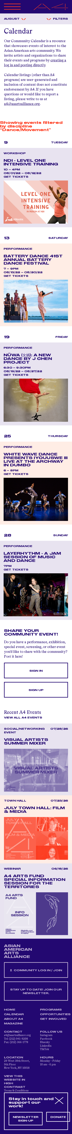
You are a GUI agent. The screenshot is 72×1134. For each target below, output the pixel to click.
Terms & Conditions (16, 1090)
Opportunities (55, 1014)
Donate (58, 1117)
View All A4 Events (23, 717)
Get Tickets (16, 177)
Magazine (13, 1023)
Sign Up (36, 690)
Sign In (36, 671)
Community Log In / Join (37, 970)
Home (9, 1010)
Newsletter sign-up (25, 1119)
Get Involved (53, 1019)
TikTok (44, 1049)
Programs (51, 1010)
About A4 (13, 1019)
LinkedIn (45, 1045)
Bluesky (45, 1042)
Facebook (46, 1038)
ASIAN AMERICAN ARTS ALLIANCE (18, 951)
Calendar (14, 1014)
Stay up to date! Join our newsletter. (36, 991)
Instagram (46, 1035)
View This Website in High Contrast (15, 1081)
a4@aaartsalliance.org (22, 104)
